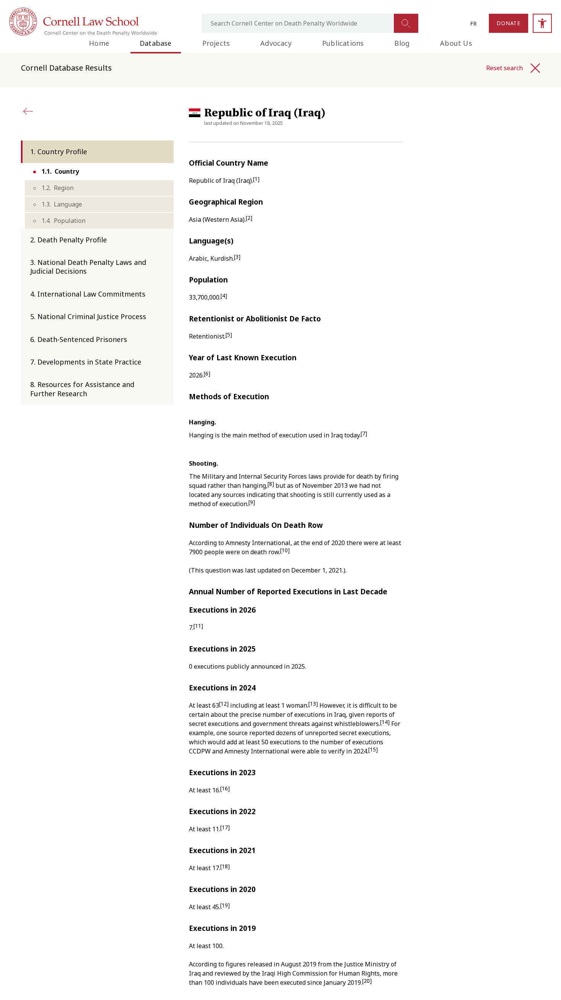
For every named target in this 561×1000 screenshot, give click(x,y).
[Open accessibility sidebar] (542, 23)
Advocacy (276, 43)
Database (156, 43)
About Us (456, 43)
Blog (401, 43)
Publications (343, 43)
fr (473, 23)
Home (99, 43)
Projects (216, 43)
